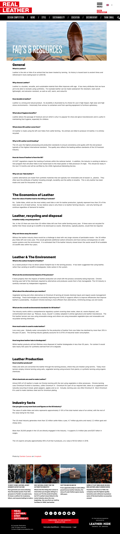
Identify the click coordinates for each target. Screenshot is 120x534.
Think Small (109, 17)
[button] (109, 5)
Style (44, 17)
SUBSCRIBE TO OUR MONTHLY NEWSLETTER (59, 521)
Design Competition (16, 17)
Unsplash (37, 456)
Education (75, 17)
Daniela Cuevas (25, 456)
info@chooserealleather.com (24, 529)
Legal (74, 527)
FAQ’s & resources (66, 527)
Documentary (91, 17)
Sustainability (59, 17)
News (33, 17)
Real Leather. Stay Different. (51, 527)
